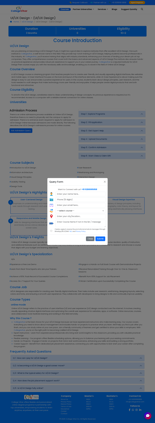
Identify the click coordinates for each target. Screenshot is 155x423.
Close (90, 238)
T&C (70, 231)
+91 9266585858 (89, 189)
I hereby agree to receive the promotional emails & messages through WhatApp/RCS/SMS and (80, 230)
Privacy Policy (81, 231)
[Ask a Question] (147, 415)
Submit (100, 238)
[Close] (105, 182)
